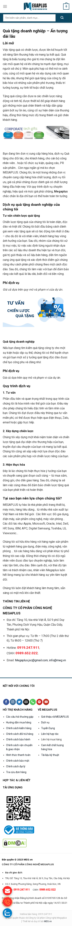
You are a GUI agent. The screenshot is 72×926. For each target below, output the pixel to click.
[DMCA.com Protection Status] (15, 843)
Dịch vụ (45, 722)
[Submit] (62, 18)
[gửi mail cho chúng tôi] (7, 890)
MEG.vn (48, 921)
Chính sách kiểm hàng (18, 728)
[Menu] (5, 6)
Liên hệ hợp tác (50, 733)
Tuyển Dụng (48, 728)
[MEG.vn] (36, 6)
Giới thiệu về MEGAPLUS (55, 716)
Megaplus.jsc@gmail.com (31, 660)
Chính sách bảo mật (17, 760)
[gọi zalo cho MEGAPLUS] (7, 913)
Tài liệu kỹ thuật (50, 754)
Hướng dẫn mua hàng (18, 722)
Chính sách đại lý (15, 766)
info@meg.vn (57, 660)
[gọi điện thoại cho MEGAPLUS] (7, 901)
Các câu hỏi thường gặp (19, 716)
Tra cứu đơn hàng (16, 772)
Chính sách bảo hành (18, 739)
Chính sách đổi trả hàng (19, 733)
